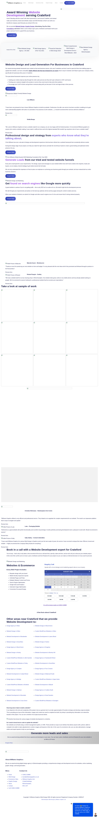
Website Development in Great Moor (45, 663)
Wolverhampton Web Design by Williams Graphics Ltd (53, 799)
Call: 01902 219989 (70, 2)
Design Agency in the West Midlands (14, 792)
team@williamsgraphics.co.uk (30, 777)
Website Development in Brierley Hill (45, 652)
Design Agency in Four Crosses (44, 668)
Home (24, 2)
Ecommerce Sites (39, 2)
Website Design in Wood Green (43, 625)
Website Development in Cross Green (17, 700)
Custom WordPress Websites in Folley (17, 663)
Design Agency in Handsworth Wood (45, 658)
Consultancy (10, 28)
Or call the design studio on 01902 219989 (55, 605)
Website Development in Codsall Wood (17, 674)
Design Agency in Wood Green (15, 647)
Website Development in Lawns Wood (45, 636)
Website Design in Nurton (42, 642)
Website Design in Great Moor (15, 642)
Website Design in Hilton (13, 631)
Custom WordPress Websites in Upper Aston (47, 679)
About (56, 2)
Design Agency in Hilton (13, 625)
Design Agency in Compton (14, 668)
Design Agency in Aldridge (14, 679)
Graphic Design (49, 2)
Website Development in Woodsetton (17, 636)
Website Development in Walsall (44, 684)
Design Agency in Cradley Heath (44, 690)
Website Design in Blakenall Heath (44, 674)
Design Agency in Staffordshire (14, 795)
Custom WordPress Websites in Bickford (18, 684)
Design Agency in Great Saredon (44, 695)
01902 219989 (26, 774)
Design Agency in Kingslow (42, 647)
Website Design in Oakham (14, 690)
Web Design (30, 2)
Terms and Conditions (14, 804)
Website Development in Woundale (16, 695)
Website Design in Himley (14, 652)
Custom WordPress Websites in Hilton (45, 631)
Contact (61, 2)
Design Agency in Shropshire (14, 798)
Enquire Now (11, 35)
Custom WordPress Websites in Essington (46, 700)
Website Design (20, 26)
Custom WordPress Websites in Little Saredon (19, 658)
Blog (14, 801)
